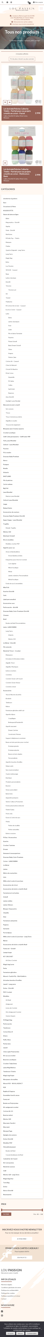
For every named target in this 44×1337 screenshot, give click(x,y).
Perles (8, 821)
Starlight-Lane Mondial (13, 401)
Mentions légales (6, 1284)
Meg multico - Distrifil (12, 222)
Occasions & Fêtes (9, 206)
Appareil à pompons (12, 798)
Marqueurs (9, 655)
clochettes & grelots (10, 198)
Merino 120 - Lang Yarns (11, 1175)
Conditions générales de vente (11, 1287)
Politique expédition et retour (10, 1296)
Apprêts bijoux (10, 714)
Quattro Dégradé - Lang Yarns (15, 250)
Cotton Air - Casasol (12, 361)
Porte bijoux (7, 933)
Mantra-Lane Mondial (12, 496)
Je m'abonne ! (22, 1239)
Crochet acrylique (9, 433)
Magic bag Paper (8, 1075)
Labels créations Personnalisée (18, 575)
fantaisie (6, 928)
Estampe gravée (13, 746)
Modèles (6, 996)
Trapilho (6, 524)
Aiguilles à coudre (11, 421)
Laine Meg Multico (9, 1067)
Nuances (11, 393)
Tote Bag (6, 1182)
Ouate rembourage (12, 774)
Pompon (6, 464)
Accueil (6, 40)
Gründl (5, 897)
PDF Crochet (7, 992)
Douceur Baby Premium (11, 456)
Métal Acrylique (13, 579)
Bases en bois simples (15, 754)
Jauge (5, 504)
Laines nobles (7, 901)
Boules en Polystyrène (10, 1103)
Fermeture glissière (9, 972)
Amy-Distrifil (10, 397)
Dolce (5, 1186)
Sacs (4, 202)
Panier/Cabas (10, 809)
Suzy (9, 325)
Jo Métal (6, 865)
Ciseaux (6, 615)
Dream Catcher (13, 730)
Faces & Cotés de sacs (13, 817)
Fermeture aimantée (10, 921)
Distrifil (8, 282)
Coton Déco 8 (8, 1032)
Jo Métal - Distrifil (9, 643)
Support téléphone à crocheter (16, 738)
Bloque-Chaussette (10, 909)
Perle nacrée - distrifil (10, 607)
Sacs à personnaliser (12, 770)
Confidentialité (32, 1333)
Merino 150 (12, 639)
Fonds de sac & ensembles (14, 583)
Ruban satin (9, 766)
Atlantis (6, 472)
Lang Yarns (9, 254)
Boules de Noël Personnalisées (15, 623)
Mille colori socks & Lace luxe (13, 881)
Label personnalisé (9, 599)
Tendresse (6, 1028)
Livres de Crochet (11, 1008)
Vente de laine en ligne (10, 214)
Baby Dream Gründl (14, 345)
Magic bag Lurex (8, 964)
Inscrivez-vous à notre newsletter (23, 24)
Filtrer (6, 1214)
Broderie (8, 698)
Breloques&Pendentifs (15, 722)
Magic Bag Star (8, 1179)
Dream (5, 849)
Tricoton (8, 286)
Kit (7, 294)
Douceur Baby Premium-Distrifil (14, 516)
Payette (11, 337)
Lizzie (10, 329)
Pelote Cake (12, 357)
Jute (4, 877)
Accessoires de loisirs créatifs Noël (15, 889)
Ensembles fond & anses (11, 1095)
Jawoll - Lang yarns (9, 984)
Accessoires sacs (9, 603)
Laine (7, 314)
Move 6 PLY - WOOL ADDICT (13, 1083)
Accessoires (7, 690)
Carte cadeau (7, 484)
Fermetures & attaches (11, 893)
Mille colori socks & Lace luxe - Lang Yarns (17, 936)
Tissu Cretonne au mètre (14, 417)
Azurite (5, 841)
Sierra (5, 460)
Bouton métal (8, 1115)
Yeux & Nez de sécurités (13, 694)
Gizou (10, 349)
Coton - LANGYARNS (10, 861)
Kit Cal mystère (8, 1163)
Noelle (5, 468)
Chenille (6, 913)
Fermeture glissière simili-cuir (15, 710)
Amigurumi (9, 1004)
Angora (10, 353)
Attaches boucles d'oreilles (12, 980)
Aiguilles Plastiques (12, 667)
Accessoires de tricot (10, 885)
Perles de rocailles (14, 825)
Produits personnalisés (13, 782)
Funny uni (6, 1099)
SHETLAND (7, 476)
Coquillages (12, 718)
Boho (7, 262)
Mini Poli (6, 587)
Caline (10, 385)
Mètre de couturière (10, 873)
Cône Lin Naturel (11, 365)
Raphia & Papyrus (9, 1091)
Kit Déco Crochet (11, 960)
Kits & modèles (8, 540)
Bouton (8, 786)
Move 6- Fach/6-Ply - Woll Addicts (14, 976)
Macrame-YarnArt (9, 1123)
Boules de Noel (10, 1151)
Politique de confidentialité (9, 1290)
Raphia (8, 226)
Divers (5, 1036)
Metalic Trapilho (11, 528)
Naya (7, 274)
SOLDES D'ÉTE (8, 210)
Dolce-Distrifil (8, 1139)
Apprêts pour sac (9, 548)
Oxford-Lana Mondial (10, 500)
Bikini (7, 218)
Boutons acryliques (9, 1059)
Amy (4, 917)
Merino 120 (7, 1119)
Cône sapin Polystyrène (11, 1052)
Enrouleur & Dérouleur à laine (15, 659)
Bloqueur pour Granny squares (13, 429)
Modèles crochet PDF (13, 544)
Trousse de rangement (13, 425)
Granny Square (10, 1016)
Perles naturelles (13, 829)
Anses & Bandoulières (13, 552)
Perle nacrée (7, 1024)
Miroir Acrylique (13, 567)
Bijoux (5, 940)
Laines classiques (13, 321)
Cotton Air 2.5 (8, 1111)
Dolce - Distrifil (8, 988)
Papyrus (6, 925)
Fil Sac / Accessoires (10, 837)
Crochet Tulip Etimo (10, 1063)
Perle (5, 968)
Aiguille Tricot (10, 663)
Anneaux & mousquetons (11, 853)
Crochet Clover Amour (13, 682)
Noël (4, 619)
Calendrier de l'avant (10, 1159)
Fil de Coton (9, 373)
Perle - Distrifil (10, 230)
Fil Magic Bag (7, 1020)
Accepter (11, 1333)
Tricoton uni (12, 290)
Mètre (8, 706)
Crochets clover (11, 687)
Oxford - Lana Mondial (11, 444)
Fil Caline (11, 381)
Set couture (9, 409)
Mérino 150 (7, 532)
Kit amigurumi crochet (10, 1107)
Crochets (9, 675)
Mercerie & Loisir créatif (11, 405)
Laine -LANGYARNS (9, 627)
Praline (8, 246)
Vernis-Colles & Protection (14, 802)
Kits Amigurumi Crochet (13, 1012)
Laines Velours (8, 905)
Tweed (8, 298)
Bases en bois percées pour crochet (17, 742)
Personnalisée (12, 758)
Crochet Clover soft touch (14, 679)
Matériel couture (9, 1167)
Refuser (20, 1333)
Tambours (9, 702)
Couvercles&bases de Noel (14, 1155)
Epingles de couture (10, 1135)
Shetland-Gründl (9, 536)
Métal (10, 571)
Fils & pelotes (7, 480)
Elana (10, 317)
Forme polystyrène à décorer (15, 806)
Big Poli (5, 488)
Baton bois (9, 794)
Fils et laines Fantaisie (15, 333)
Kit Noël (8, 1000)
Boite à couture (11, 833)
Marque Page (7, 1131)
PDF (4, 1087)
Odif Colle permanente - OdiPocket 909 (16, 436)
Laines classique (11, 278)
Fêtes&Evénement (9, 1147)
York (4, 595)
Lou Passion (9, 266)
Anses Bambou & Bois (15, 556)
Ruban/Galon (7, 508)
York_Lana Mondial (9, 441)
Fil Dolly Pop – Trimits (12, 238)
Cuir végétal (12, 563)
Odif (4, 1171)
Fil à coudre (7, 452)
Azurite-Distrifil (8, 591)
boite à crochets (11, 671)
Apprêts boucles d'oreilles (14, 762)
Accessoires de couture (11, 512)
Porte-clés (9, 813)
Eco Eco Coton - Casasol (13, 310)
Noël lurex (9, 234)
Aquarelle (11, 377)
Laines (5, 869)
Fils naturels (7, 647)
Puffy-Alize (7, 1040)
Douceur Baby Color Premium (13, 857)
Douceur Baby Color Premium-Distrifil (16, 611)
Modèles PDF (7, 1143)
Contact (3, 1299)
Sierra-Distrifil (8, 1190)
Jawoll (5, 1048)
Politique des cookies (8, 1293)
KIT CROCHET (8, 956)
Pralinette (9, 302)
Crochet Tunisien (9, 845)
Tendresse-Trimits (9, 1071)
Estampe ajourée (13, 750)
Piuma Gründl (12, 341)
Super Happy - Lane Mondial (12, 520)
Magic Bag (9, 258)
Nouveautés (7, 1194)
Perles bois (7, 1044)
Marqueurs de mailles (10, 1079)
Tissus (8, 413)
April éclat (11, 389)
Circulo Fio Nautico (12, 369)
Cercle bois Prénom (14, 734)
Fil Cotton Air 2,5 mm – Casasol (15, 306)
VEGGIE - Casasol (11, 270)
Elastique (9, 778)
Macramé (6, 1127)
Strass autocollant (11, 790)
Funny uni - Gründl (9, 948)
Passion (5, 448)
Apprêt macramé (11, 726)
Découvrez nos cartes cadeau (23, 22)
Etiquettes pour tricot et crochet (16, 560)
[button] (41, 8)
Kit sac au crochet (9, 1055)
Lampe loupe (7, 952)
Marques (8, 242)
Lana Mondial (7, 492)
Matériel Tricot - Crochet (12, 651)
